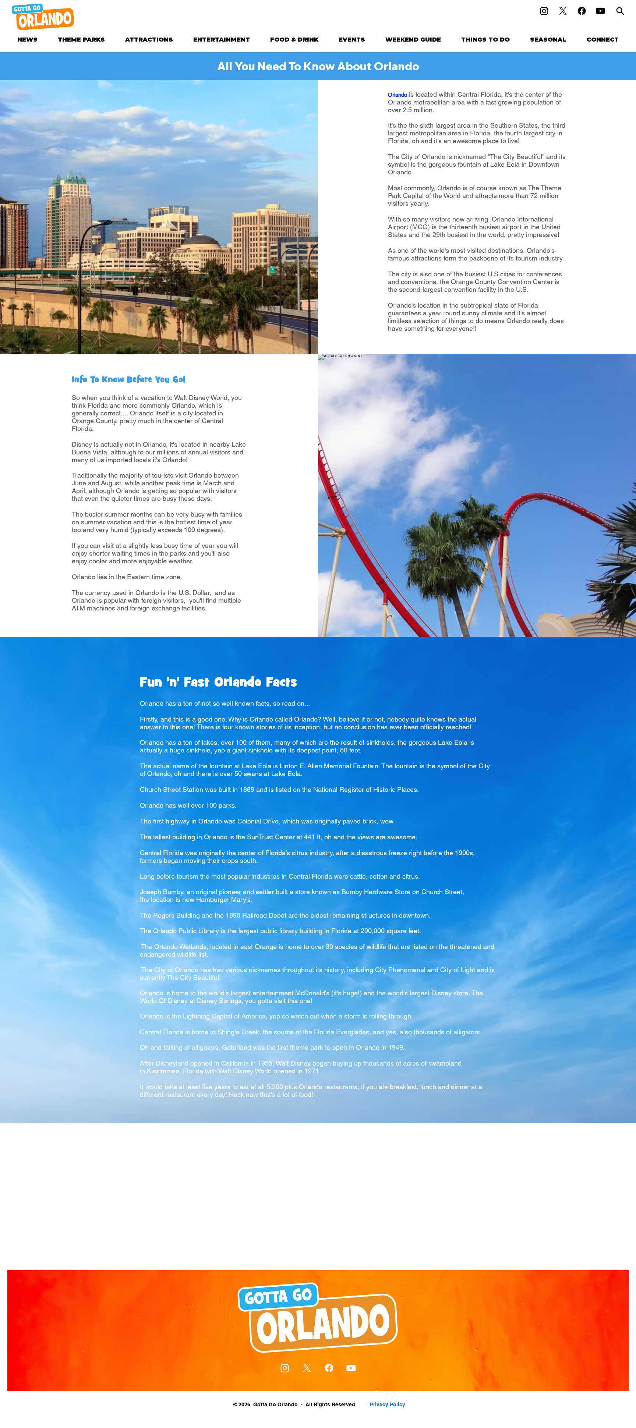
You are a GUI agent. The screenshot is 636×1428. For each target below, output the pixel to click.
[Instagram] (544, 11)
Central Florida (479, 94)
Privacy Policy (387, 1404)
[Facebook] (581, 11)
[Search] (620, 11)
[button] (81, 39)
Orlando (397, 95)
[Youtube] (600, 11)
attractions (426, 258)
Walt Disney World (200, 397)
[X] (563, 11)
